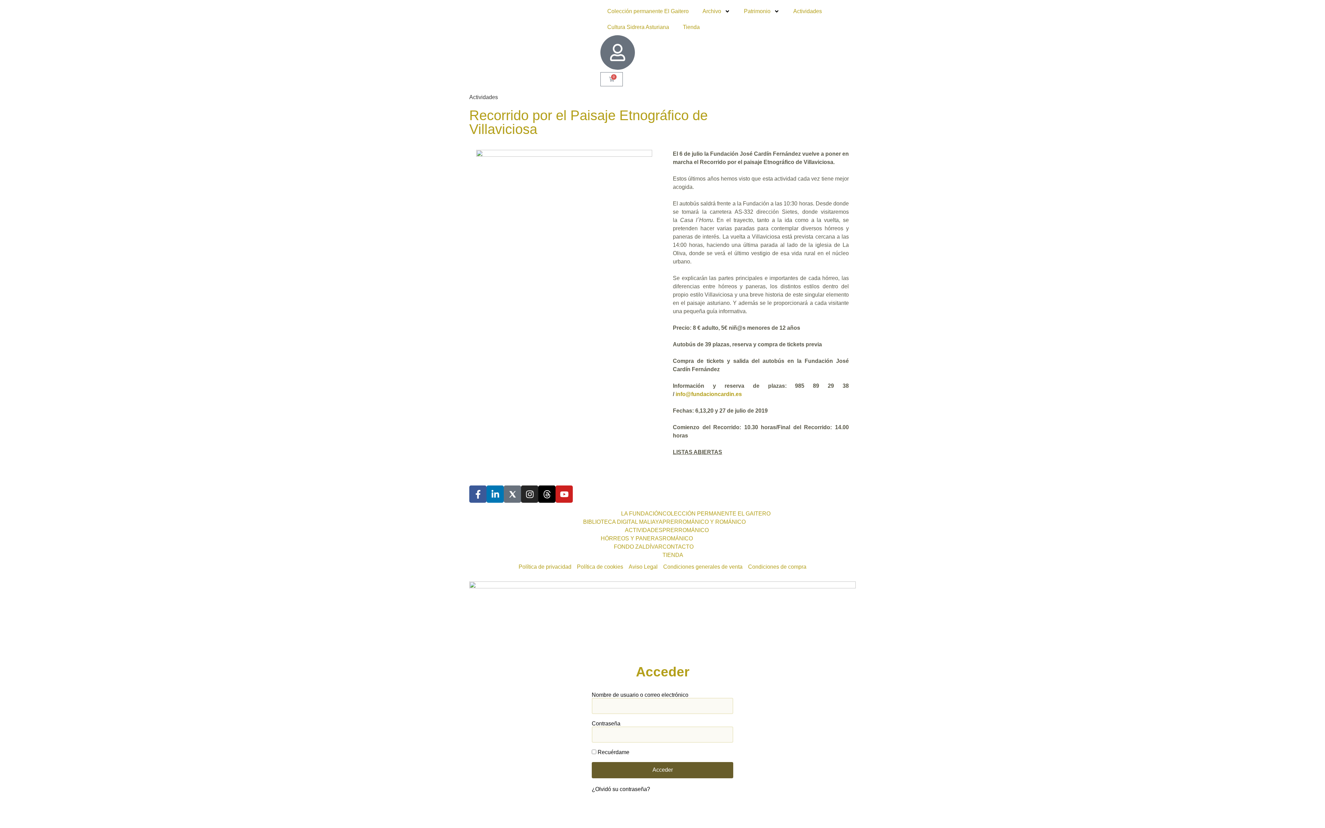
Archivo (712, 11)
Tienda (691, 27)
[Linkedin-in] (495, 494)
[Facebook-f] (478, 494)
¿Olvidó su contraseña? (621, 789)
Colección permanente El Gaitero (648, 11)
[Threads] (547, 494)
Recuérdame (612, 752)
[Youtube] (564, 494)
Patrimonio (757, 11)
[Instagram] (529, 494)
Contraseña (606, 723)
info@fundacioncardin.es (709, 394)
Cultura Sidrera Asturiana (638, 27)
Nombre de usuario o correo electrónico (640, 695)
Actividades (807, 11)
